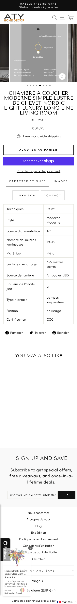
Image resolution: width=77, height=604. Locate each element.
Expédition (38, 532)
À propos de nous (38, 519)
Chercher (38, 559)
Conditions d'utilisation (38, 546)
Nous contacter (38, 513)
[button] (66, 602)
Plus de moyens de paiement (38, 171)
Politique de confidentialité (38, 552)
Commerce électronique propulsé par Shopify (38, 600)
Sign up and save (37, 570)
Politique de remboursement (38, 539)
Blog (38, 526)
